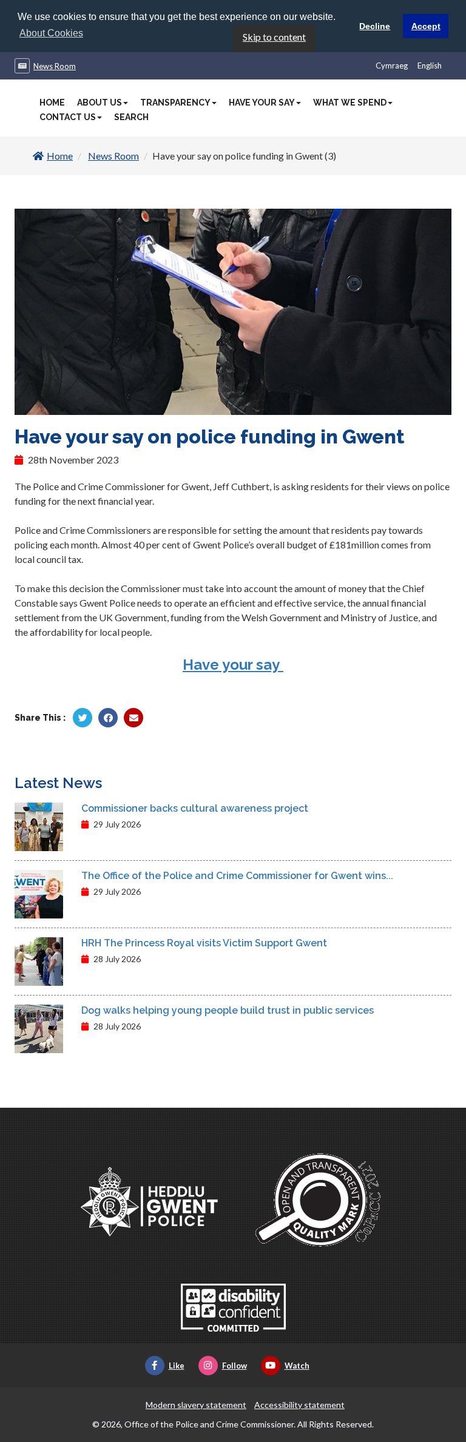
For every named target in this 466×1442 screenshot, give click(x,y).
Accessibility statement (299, 1405)
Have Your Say (262, 102)
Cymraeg (392, 65)
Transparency (175, 102)
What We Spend (350, 102)
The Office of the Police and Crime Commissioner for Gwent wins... (237, 875)
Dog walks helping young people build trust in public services (227, 1010)
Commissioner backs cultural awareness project (194, 808)
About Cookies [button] (51, 33)
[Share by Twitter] (82, 717)
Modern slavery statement (196, 1405)
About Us (99, 102)
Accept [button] (426, 26)
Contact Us (67, 117)
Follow (234, 1365)
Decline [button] (374, 26)
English (429, 65)
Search (131, 117)
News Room (54, 66)
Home (52, 102)
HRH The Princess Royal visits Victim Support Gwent (204, 943)
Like (176, 1365)
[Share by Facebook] (108, 717)
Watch (297, 1365)
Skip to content (274, 36)
